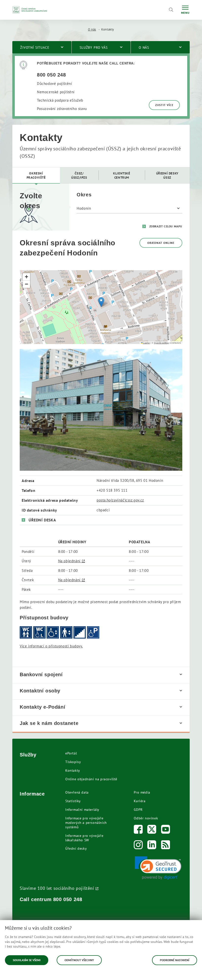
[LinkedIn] (151, 846)
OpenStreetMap (161, 342)
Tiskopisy (73, 762)
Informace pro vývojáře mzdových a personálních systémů (86, 822)
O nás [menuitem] (144, 47)
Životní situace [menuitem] (35, 47)
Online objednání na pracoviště (91, 779)
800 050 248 (67, 899)
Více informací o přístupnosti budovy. (51, 646)
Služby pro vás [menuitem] (94, 47)
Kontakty (72, 770)
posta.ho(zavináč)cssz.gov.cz (120, 500)
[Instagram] (138, 846)
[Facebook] (138, 830)
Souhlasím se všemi (26, 960)
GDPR (138, 809)
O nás (92, 29)
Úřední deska (42, 519)
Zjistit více (164, 105)
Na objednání (69, 561)
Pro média (142, 792)
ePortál (71, 753)
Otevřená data (77, 792)
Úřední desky (76, 848)
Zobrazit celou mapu (165, 226)
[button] (101, 302)
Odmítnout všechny (79, 960)
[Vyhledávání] (171, 10)
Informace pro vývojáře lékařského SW (84, 837)
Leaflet (146, 342)
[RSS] (165, 846)
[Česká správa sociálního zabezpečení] (29, 9)
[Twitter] (151, 830)
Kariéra (140, 801)
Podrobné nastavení (174, 960)
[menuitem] (36, 175)
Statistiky (73, 801)
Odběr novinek (146, 818)
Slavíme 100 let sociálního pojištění (57, 888)
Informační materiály (82, 809)
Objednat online (160, 243)
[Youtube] (165, 830)
